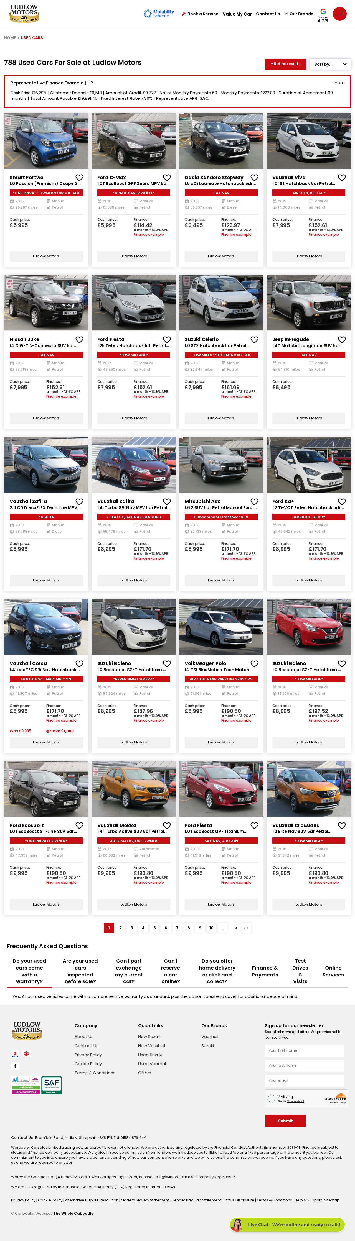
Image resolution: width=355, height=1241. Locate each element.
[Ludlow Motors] (24, 14)
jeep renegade (290, 339)
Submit (285, 1121)
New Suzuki (149, 1036)
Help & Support (309, 1200)
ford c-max (111, 177)
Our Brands (301, 14)
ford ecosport (27, 825)
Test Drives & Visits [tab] (300, 971)
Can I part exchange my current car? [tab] (129, 971)
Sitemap (331, 1200)
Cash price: (20, 220)
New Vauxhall (151, 1045)
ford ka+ (283, 501)
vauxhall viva (289, 177)
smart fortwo (26, 177)
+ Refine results (286, 63)
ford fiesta (111, 339)
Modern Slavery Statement (145, 1200)
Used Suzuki (150, 1055)
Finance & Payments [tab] (265, 971)
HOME (10, 37)
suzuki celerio (202, 339)
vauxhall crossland (296, 825)
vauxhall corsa (28, 663)
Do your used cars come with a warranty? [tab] (29, 971)
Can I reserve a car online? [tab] (170, 971)
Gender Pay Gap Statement (196, 1200)
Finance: (141, 220)
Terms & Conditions (95, 1073)
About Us (84, 1036)
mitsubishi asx (202, 501)
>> (246, 928)
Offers (144, 1073)
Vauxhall (209, 1036)
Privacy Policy (88, 1055)
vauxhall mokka (116, 825)
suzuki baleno (114, 663)
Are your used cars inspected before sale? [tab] (80, 971)
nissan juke (24, 339)
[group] (46, 140)
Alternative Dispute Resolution (92, 1200)
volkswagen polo (205, 663)
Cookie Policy (88, 1063)
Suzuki (207, 1045)
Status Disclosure (239, 1200)
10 (211, 928)
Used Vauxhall (152, 1063)
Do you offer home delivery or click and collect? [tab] (217, 971)
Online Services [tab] (333, 971)
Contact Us (268, 14)
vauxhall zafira (28, 501)
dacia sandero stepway (214, 177)
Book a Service (203, 14)
